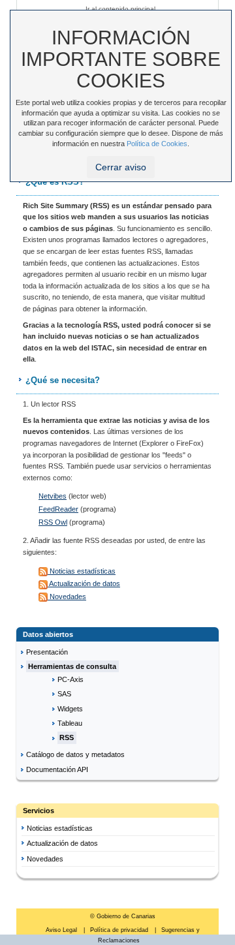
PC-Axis (70, 679)
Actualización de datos (84, 583)
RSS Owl (53, 522)
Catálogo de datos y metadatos (75, 754)
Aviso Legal (62, 930)
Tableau (69, 723)
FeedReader (58, 509)
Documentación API (57, 769)
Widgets (70, 709)
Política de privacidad (120, 930)
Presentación (47, 652)
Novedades (67, 596)
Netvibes (53, 496)
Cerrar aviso (120, 167)
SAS (64, 694)
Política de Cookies (157, 143)
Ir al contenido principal (120, 8)
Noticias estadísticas (82, 571)
